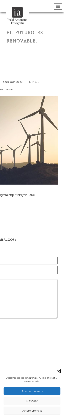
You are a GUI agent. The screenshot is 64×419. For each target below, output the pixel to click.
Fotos (36, 82)
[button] (58, 371)
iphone (9, 89)
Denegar (32, 400)
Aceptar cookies (32, 391)
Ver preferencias (32, 410)
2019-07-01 (16, 82)
